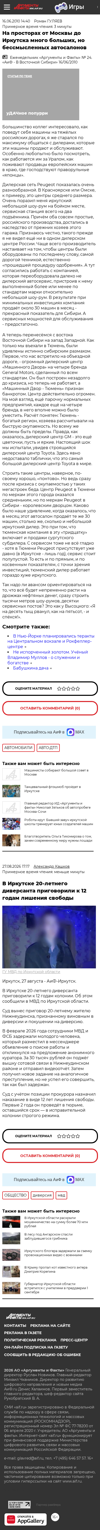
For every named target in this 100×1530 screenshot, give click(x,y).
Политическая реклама (30, 1340)
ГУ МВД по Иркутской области (31, 971)
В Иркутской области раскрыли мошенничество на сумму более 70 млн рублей (56, 1222)
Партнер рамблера (48, 1504)
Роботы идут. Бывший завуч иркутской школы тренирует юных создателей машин (58, 822)
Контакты (15, 1325)
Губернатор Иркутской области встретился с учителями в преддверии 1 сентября (56, 1288)
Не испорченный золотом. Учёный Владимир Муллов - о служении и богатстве (47, 657)
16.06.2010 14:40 (16, 21)
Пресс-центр (74, 1340)
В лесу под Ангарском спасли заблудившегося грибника (48, 1236)
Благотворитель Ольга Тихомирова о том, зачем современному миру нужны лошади (58, 838)
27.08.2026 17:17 (15, 866)
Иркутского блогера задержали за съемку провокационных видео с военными (58, 1253)
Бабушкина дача (30, 668)
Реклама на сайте (50, 1325)
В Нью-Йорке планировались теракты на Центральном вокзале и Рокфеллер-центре (51, 641)
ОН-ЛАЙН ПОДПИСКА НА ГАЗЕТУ (36, 1347)
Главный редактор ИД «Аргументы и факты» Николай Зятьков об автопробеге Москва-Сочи (57, 807)
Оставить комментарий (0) (50, 708)
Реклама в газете (23, 1332)
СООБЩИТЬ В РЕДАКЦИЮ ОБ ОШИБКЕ (42, 1354)
